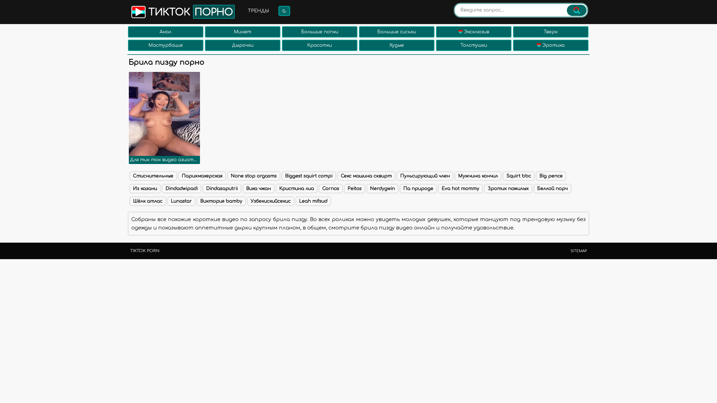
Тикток (189, 12)
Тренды (258, 10)
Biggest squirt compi (308, 176)
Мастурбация (165, 45)
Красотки (319, 45)
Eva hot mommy (460, 188)
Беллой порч (552, 188)
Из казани (145, 188)
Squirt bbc (518, 176)
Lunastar (181, 201)
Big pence (551, 176)
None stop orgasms (254, 176)
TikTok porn (144, 251)
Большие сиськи (396, 31)
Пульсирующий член (425, 176)
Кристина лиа (296, 188)
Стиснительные (153, 176)
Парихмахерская (202, 176)
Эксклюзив (476, 31)
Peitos (355, 188)
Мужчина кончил (478, 176)
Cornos (330, 188)
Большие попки (319, 31)
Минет (242, 31)
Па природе (418, 188)
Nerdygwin (382, 188)
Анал (165, 31)
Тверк (551, 31)
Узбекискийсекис (271, 201)
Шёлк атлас (147, 201)
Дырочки (242, 45)
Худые (396, 45)
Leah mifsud (313, 201)
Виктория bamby (221, 201)
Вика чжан (258, 188)
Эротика (553, 45)
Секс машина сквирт (366, 176)
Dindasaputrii (222, 188)
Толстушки (473, 45)
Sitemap (579, 251)
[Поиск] (576, 10)
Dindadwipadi (182, 188)
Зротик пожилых (508, 188)
